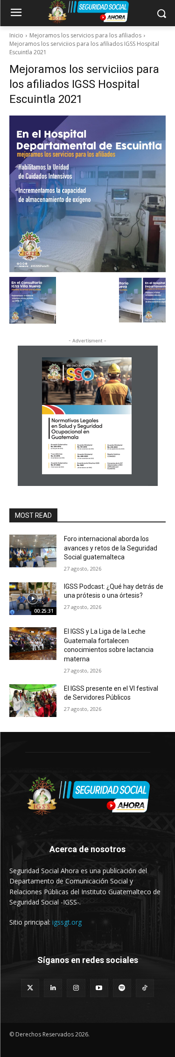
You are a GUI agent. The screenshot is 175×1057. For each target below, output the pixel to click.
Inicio (16, 35)
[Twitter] (30, 988)
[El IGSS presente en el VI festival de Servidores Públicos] (32, 700)
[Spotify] (122, 988)
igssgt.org (67, 922)
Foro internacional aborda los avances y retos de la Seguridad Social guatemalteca (110, 548)
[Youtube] (99, 988)
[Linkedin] (53, 988)
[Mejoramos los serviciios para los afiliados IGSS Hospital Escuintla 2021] (87, 194)
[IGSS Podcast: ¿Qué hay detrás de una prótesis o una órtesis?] (32, 598)
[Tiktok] (145, 988)
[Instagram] (76, 988)
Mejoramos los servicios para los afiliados (85, 35)
